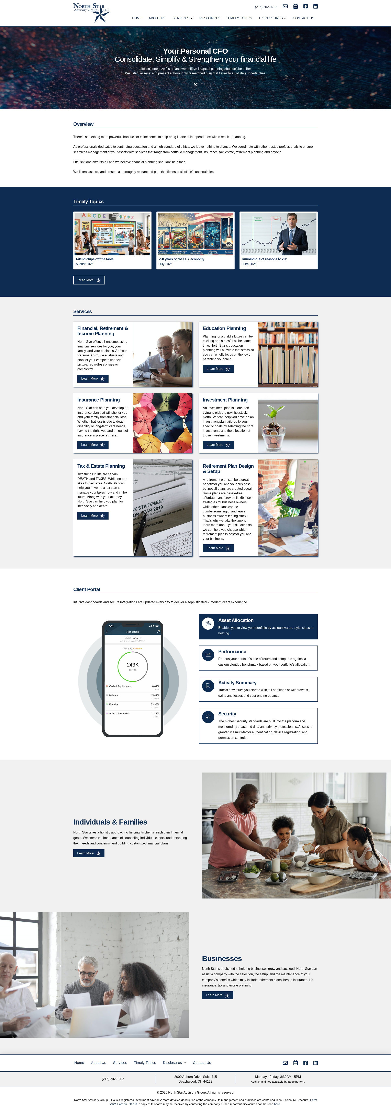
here (277, 1104)
